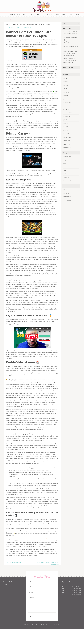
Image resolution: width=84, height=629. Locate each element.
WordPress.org (67, 200)
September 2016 (67, 147)
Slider (64, 170)
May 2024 (65, 127)
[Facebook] (3, 585)
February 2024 (67, 137)
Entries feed (66, 193)
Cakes (24, 14)
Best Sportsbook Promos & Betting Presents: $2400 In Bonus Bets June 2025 (70, 53)
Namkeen (39, 14)
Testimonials (66, 177)
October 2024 (66, 109)
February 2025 (67, 95)
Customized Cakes (15, 14)
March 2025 (66, 92)
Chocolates (49, 14)
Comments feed (67, 196)
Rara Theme (46, 625)
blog (64, 160)
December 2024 (67, 102)
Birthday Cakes (67, 156)
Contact (78, 14)
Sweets (32, 14)
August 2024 (66, 116)
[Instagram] (6, 585)
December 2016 (67, 144)
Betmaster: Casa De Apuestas (13, 562)
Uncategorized (27, 27)
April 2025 (65, 88)
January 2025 (66, 99)
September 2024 (67, 113)
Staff (64, 174)
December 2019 (67, 140)
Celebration (66, 167)
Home (5, 14)
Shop (70, 14)
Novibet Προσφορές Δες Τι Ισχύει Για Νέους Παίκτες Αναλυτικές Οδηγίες (70, 60)
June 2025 (65, 81)
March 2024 (66, 133)
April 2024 (65, 130)
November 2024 (67, 106)
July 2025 (65, 78)
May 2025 (65, 85)
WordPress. (58, 625)
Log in (65, 189)
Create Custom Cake (61, 14)
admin (18, 27)
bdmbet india (9, 61)
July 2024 (65, 120)
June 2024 (65, 123)
